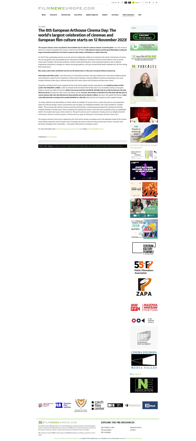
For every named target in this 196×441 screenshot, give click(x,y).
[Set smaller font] (150, 3)
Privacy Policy (57, 438)
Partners (64, 438)
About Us (77, 438)
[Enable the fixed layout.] (141, 3)
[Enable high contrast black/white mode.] (125, 3)
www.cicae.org (75, 129)
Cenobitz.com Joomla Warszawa (133, 438)
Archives (133, 430)
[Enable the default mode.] (118, 3)
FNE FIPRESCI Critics (107, 427)
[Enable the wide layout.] (144, 3)
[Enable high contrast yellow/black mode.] (133, 3)
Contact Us (71, 438)
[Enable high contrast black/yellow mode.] (129, 3)
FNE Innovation (106, 432)
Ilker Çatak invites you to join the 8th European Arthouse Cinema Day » (100, 146)
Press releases (52, 137)
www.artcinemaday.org (63, 129)
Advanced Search (135, 427)
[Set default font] (153, 3)
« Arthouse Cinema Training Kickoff (64, 146)
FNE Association (106, 430)
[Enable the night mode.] (122, 3)
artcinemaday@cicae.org (95, 129)
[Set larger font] (156, 3)
